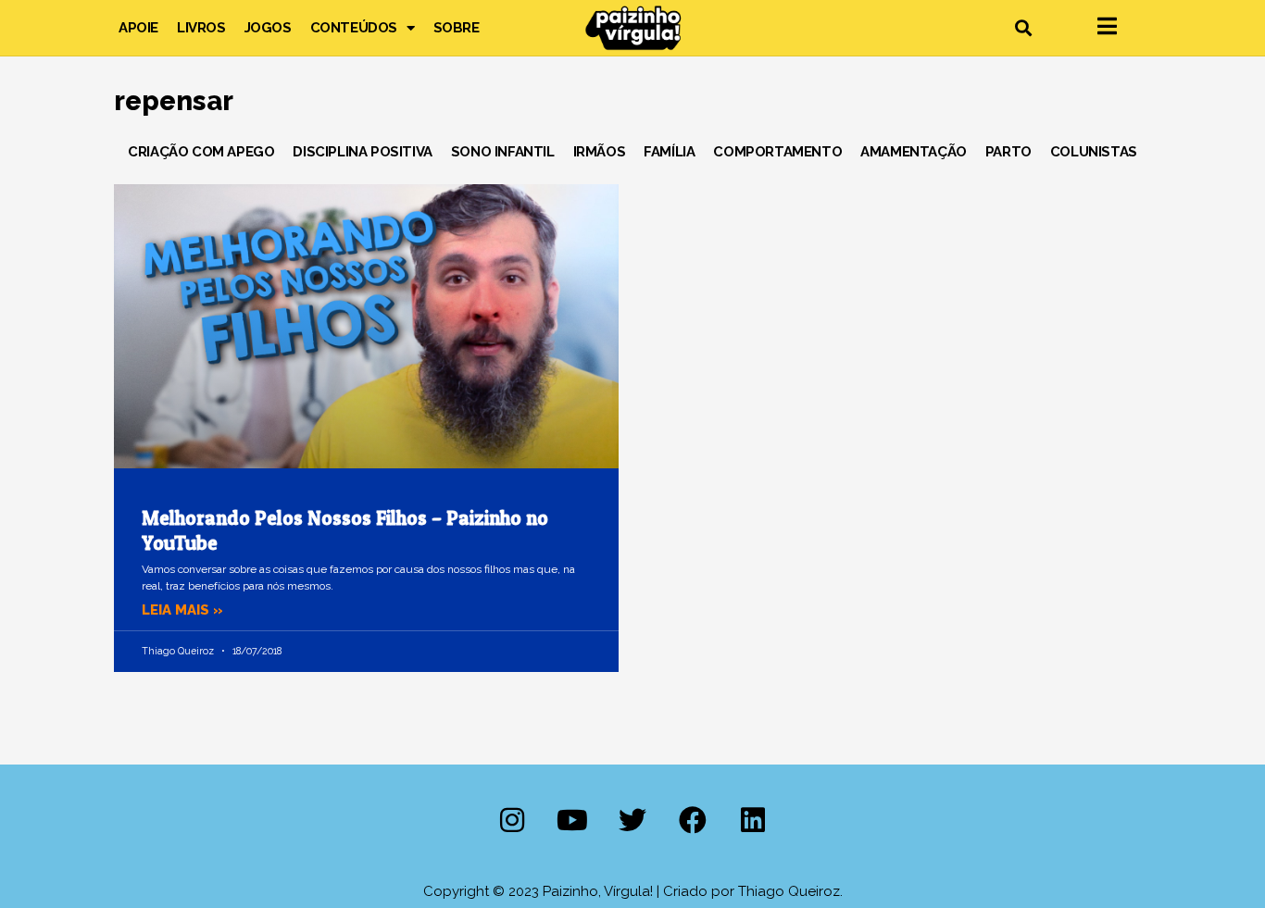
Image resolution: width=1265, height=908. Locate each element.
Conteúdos (353, 27)
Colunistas (1093, 151)
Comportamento (777, 151)
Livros (201, 27)
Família (669, 151)
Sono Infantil (503, 151)
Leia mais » (182, 610)
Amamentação (913, 151)
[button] (1023, 28)
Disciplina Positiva (362, 151)
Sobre (456, 27)
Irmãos (599, 151)
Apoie (138, 27)
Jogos (268, 27)
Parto (1008, 151)
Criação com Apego (201, 151)
